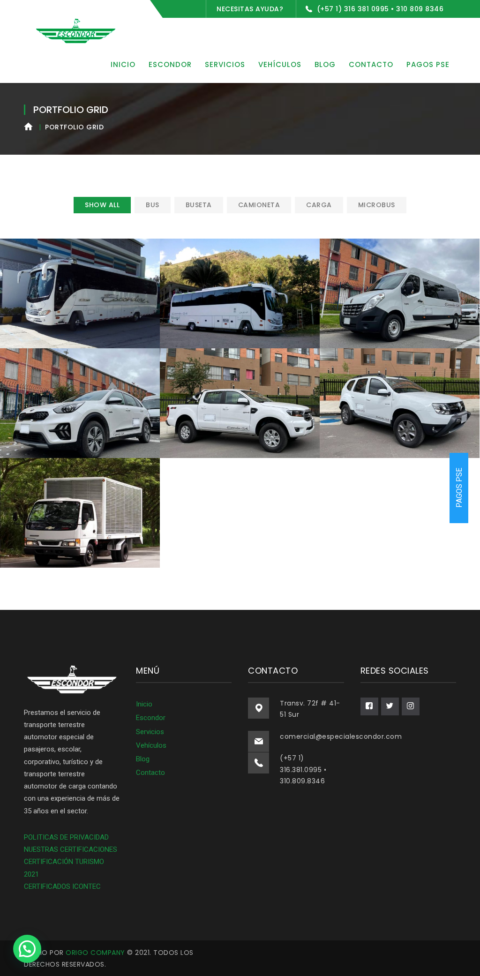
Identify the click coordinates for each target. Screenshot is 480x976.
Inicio (144, 704)
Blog (143, 759)
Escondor (150, 717)
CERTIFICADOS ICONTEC (62, 886)
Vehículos (151, 745)
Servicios (150, 732)
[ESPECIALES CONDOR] (75, 30)
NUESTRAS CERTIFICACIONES (70, 849)
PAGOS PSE (459, 488)
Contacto (150, 772)
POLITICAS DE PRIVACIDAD (66, 837)
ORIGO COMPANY (95, 952)
